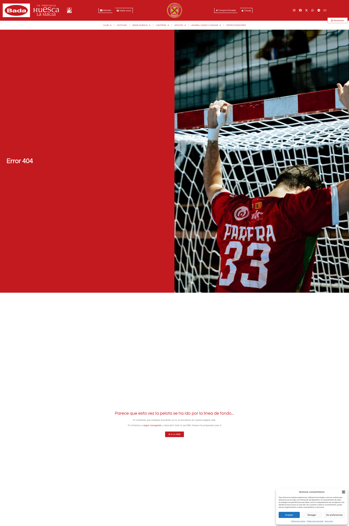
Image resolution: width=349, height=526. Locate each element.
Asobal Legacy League (204, 25)
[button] (343, 492)
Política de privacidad (315, 521)
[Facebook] (300, 10)
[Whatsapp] (312, 10)
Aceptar (289, 515)
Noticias (122, 25)
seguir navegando (152, 425)
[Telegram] (318, 10)
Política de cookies (298, 521)
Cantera (161, 25)
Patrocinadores (236, 25)
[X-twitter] (306, 10)
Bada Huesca (140, 25)
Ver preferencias (334, 515)
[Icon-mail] (325, 10)
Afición (178, 25)
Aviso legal (329, 521)
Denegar (312, 515)
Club (106, 25)
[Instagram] (294, 10)
